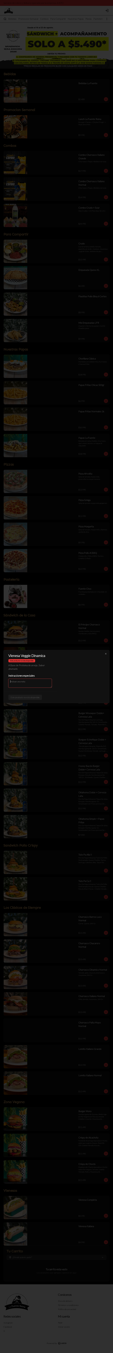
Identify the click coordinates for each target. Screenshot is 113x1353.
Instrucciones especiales (21, 675)
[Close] (106, 654)
